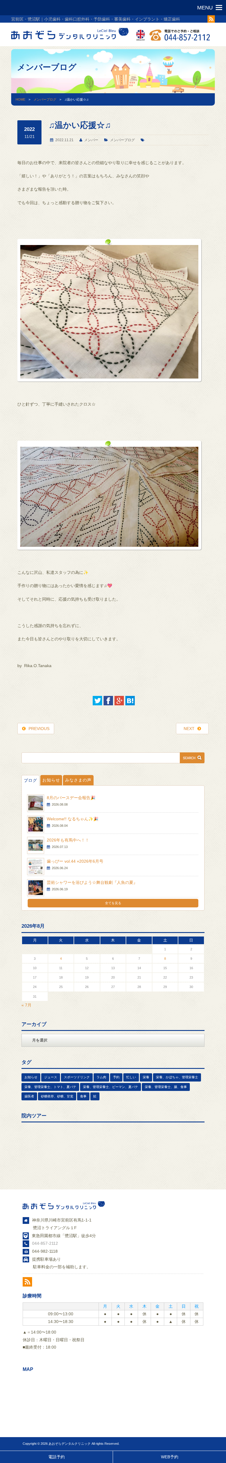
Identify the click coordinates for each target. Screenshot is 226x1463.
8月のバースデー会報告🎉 (71, 797)
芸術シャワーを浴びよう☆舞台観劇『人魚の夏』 (92, 882)
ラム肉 (101, 1077)
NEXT (189, 728)
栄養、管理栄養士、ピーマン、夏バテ (110, 1087)
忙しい (131, 1077)
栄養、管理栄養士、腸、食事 (166, 1087)
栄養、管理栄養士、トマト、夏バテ (50, 1087)
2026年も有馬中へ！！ (68, 840)
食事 (83, 1096)
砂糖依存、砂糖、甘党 (57, 1096)
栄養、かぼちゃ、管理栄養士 (177, 1077)
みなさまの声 (78, 780)
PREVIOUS (39, 728)
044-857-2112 (45, 1243)
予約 (116, 1077)
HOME (20, 99)
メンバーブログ (45, 99)
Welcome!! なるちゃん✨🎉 (72, 819)
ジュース (50, 1077)
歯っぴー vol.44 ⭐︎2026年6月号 (75, 861)
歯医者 (29, 1096)
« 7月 (26, 1005)
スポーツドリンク (77, 1077)
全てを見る (113, 903)
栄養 (146, 1077)
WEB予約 (169, 1456)
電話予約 (56, 1456)
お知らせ (51, 780)
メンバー (91, 140)
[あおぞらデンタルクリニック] (70, 40)
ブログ (30, 780)
